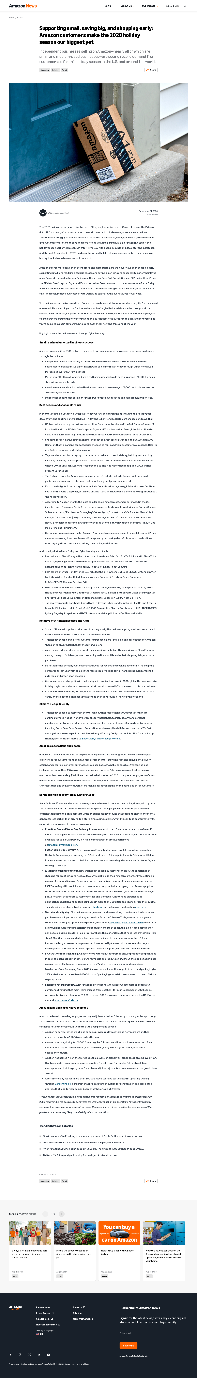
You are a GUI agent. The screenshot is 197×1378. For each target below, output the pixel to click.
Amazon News (43, 1307)
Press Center (43, 1313)
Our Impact (148, 5)
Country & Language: (45, 1330)
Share (153, 70)
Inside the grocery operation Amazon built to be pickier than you (73, 1254)
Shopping (45, 70)
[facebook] (12, 1355)
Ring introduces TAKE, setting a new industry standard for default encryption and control (92, 1136)
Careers (77, 1307)
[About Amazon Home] (16, 1308)
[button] (113, 6)
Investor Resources (46, 1324)
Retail (19, 18)
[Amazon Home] (23, 5)
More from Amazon (83, 1318)
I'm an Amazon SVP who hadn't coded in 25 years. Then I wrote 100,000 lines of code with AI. (93, 1148)
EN (41, 1333)
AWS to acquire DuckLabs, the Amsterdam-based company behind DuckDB (83, 1142)
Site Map (77, 1313)
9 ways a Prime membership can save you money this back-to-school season (29, 1254)
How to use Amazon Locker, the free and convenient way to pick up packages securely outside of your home (164, 1255)
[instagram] (22, 1355)
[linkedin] (40, 1355)
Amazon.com (42, 1318)
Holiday (55, 70)
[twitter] (31, 1355)
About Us (126, 5)
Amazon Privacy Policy (44, 1364)
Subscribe (171, 5)
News (108, 5)
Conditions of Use (27, 1364)
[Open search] (185, 6)
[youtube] (50, 1355)
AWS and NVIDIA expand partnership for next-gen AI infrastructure (80, 1155)
